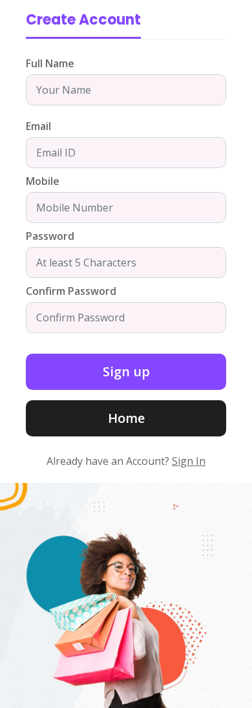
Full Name (50, 63)
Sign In (188, 461)
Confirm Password (71, 291)
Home (126, 418)
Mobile (42, 181)
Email (38, 126)
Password (50, 236)
